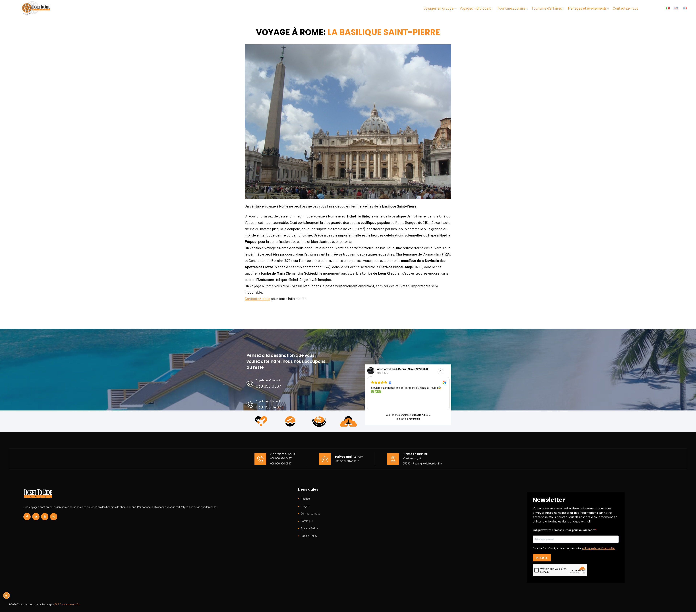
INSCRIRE (542, 557)
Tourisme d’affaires (546, 8)
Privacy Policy (309, 528)
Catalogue (307, 520)
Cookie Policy (309, 535)
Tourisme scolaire (511, 8)
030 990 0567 (268, 386)
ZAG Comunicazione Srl (67, 604)
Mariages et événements (587, 8)
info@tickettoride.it (347, 460)
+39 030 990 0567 (280, 463)
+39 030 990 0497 (281, 458)
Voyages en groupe (438, 8)
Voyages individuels (475, 8)
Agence (305, 498)
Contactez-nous (625, 8)
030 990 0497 (268, 406)
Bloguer (305, 506)
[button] (446, 371)
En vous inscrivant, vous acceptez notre (574, 548)
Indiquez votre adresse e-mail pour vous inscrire (564, 530)
